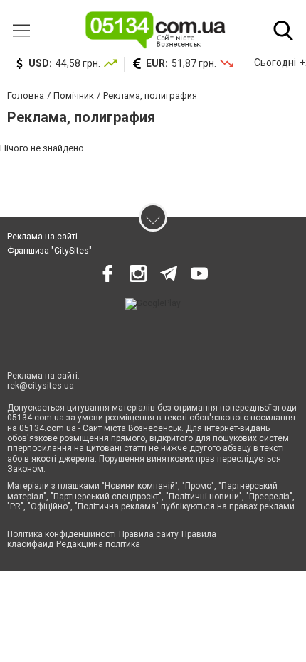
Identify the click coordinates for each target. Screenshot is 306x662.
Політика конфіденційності (61, 534)
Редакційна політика (98, 544)
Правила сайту (149, 534)
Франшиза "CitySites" (49, 251)
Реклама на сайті (42, 237)
